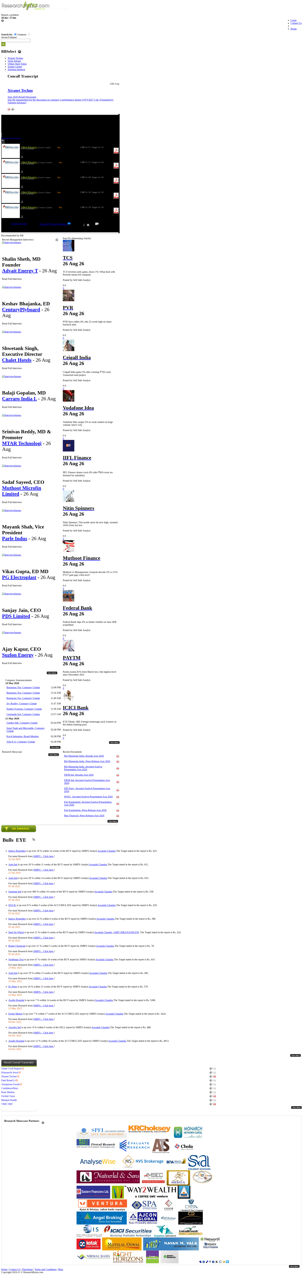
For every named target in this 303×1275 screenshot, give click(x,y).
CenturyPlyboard (21, 309)
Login (294, 20)
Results (84, 756)
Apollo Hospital (16, 1000)
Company (22, 34)
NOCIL (12, 905)
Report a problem (10, 15)
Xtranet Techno (15, 58)
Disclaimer (27, 1269)
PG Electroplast (19, 577)
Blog (60, 1269)
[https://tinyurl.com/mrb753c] (69, 224)
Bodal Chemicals (16, 946)
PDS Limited (16, 616)
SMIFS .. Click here (43, 856)
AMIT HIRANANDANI (126, 932)
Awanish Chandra (107, 851)
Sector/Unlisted (9, 37)
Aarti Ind (12, 864)
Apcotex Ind (14, 1027)
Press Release (87, 761)
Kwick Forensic (19, 223)
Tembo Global (15, 66)
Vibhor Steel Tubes (17, 63)
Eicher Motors (15, 1013)
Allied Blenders (29, 147)
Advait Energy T (20, 270)
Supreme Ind (14, 891)
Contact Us (296, 23)
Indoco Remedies (17, 851)
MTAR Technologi (22, 443)
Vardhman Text (16, 959)
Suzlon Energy (18, 655)
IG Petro (12, 986)
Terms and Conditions (45, 1269)
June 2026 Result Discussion (22, 97)
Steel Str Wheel (16, 932)
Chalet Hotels (16, 360)
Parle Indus (14, 538)
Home (294, 28)
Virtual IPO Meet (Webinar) (53, 224)
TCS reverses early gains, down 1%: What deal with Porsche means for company (89, 273)
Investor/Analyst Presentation (83, 768)
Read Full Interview (12, 279)
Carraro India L (19, 398)
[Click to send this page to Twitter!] (227, 1262)
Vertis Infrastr (14, 61)
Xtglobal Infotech (16, 69)
